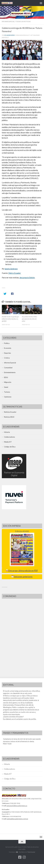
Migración (7, 382)
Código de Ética (9, 447)
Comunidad (8, 368)
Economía (7, 348)
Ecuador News (10, 35)
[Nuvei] (14, 509)
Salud (6, 387)
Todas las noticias (23, 21)
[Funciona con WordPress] (17, 852)
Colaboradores (9, 437)
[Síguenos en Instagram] (24, 857)
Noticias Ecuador (10, 412)
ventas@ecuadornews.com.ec (17, 819)
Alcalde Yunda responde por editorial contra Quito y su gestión (10, 319)
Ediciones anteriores (23, 576)
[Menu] (41, 3)
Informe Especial (8, 21)
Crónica (7, 358)
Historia (7, 432)
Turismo (7, 392)
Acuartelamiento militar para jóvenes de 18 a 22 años (29, 319)
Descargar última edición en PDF (23, 570)
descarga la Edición (27, 278)
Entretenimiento (10, 372)
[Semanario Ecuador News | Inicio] (9, 3)
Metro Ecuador (14, 273)
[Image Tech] (14, 478)
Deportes (7, 353)
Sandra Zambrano (11, 269)
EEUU (6, 377)
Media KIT (8, 442)
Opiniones (7, 397)
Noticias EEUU (9, 417)
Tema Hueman (31, 852)
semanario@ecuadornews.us (17, 806)
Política (6, 343)
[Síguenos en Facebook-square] (20, 857)
